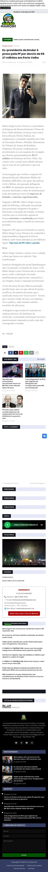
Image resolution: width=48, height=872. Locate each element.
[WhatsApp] (26, 353)
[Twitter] (15, 353)
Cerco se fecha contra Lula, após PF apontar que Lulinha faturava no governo (24, 798)
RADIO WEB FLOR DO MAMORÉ (13, 581)
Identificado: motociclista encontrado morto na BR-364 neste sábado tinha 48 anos (11, 383)
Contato (31, 868)
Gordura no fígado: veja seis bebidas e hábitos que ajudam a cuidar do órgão (23, 656)
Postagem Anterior (10, 483)
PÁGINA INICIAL (7, 577)
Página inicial (7, 46)
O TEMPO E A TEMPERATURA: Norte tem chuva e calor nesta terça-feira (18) (23, 662)
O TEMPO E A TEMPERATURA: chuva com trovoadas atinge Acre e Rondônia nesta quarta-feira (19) (22, 649)
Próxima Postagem (37, 483)
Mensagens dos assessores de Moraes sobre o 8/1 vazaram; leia (23, 630)
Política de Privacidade (15, 865)
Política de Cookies (34, 865)
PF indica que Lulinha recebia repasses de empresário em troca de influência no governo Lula (12, 414)
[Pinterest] (21, 353)
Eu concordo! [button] (5, 8)
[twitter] (24, 685)
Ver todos (41, 359)
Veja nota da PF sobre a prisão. (24, 243)
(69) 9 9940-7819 (21, 597)
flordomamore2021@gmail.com (24, 600)
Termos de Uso (19, 868)
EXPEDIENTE (24, 590)
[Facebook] (10, 353)
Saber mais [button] (40, 5)
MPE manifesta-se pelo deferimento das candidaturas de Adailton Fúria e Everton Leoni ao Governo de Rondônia (22, 676)
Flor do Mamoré (31, 862)
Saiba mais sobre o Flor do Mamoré (24, 613)
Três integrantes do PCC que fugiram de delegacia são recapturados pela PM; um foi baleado (35, 383)
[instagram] (24, 686)
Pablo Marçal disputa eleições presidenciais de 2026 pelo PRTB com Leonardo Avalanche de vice (22, 669)
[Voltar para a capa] (8, 21)
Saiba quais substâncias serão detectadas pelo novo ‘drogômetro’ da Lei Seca (28, 39)
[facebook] (24, 683)
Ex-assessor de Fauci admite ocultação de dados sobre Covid (23, 636)
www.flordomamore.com (25, 608)
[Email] (31, 353)
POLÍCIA (17, 46)
